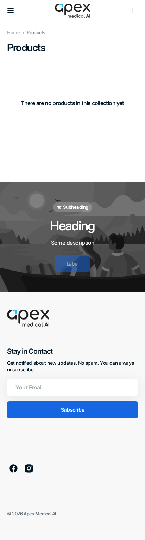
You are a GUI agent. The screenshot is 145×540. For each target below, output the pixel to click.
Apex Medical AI (40, 513)
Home (13, 32)
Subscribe (72, 410)
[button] (10, 10)
